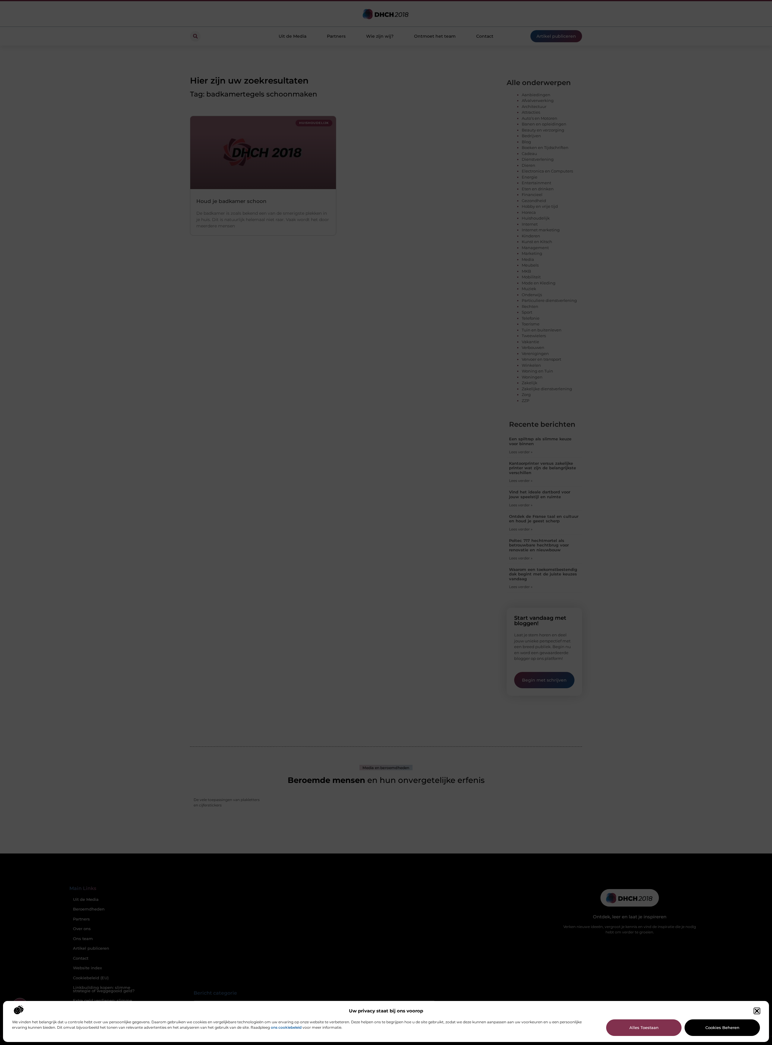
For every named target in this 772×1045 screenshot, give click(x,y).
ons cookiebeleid (286, 1027)
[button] (757, 1011)
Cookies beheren (722, 1027)
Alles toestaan (644, 1027)
